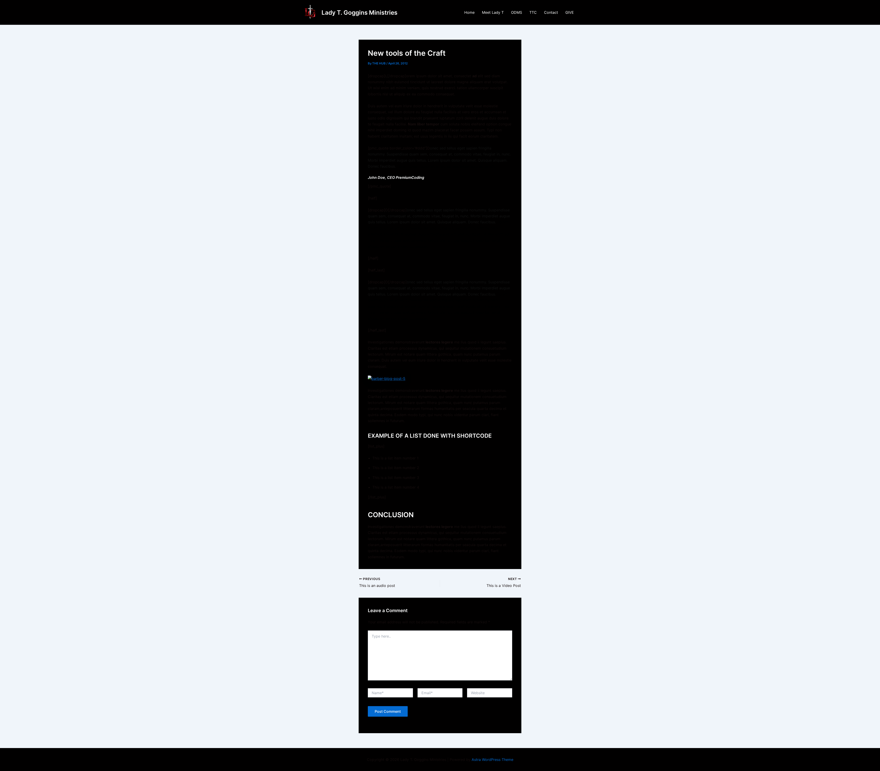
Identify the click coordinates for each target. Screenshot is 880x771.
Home (469, 12)
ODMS (516, 12)
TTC (533, 12)
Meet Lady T (493, 12)
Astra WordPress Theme (492, 759)
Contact (551, 12)
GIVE (569, 12)
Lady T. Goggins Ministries (359, 12)
